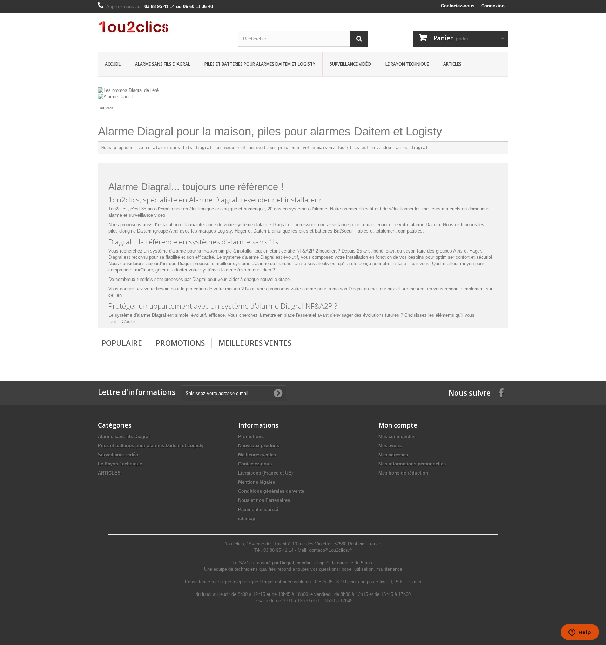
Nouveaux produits (258, 445)
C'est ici (130, 321)
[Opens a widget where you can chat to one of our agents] (579, 632)
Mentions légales (256, 482)
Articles (452, 64)
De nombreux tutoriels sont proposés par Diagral (157, 279)
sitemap (246, 518)
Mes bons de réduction (403, 473)
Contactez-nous (457, 5)
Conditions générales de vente (271, 491)
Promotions (180, 343)
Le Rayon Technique (407, 64)
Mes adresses (393, 454)
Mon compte (397, 425)
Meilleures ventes (257, 454)
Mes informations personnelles (412, 463)
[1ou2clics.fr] (163, 27)
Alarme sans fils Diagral (162, 64)
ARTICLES (109, 473)
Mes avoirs (390, 445)
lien (118, 295)
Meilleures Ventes (254, 343)
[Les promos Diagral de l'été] (128, 90)
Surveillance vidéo (350, 64)
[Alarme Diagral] (115, 96)
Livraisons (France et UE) (265, 473)
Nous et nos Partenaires (264, 500)
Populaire (121, 343)
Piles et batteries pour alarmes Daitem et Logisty (259, 64)
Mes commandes (396, 436)
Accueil (113, 64)
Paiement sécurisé (258, 509)
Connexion (493, 5)
